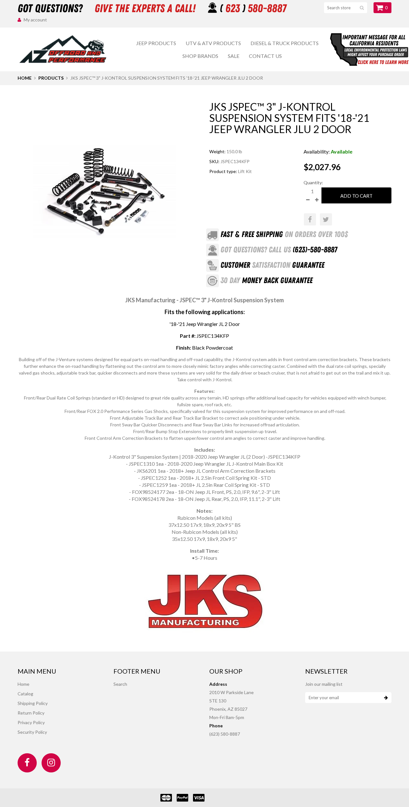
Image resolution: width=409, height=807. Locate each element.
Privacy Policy (31, 722)
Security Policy (32, 732)
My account (35, 19)
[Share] (310, 219)
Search (120, 684)
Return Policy (31, 713)
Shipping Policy (33, 703)
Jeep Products (156, 43)
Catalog (25, 693)
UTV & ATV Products (213, 43)
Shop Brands (200, 56)
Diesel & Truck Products (285, 43)
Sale (233, 56)
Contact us (265, 56)
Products (51, 78)
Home (25, 78)
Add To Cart (356, 196)
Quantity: (313, 182)
